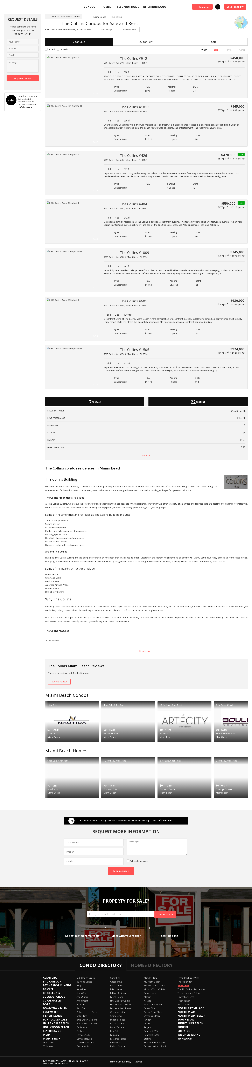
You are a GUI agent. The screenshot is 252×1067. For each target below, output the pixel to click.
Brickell (49, 989)
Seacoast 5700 (151, 1034)
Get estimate (165, 914)
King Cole (114, 1031)
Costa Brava (116, 981)
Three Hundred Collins (189, 993)
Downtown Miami (56, 1008)
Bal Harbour (52, 981)
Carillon (80, 1031)
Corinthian (115, 977)
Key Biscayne (52, 1031)
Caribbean (82, 1027)
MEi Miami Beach (152, 981)
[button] (96, 76)
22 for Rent (146, 42)
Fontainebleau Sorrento (122, 1004)
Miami (47, 1034)
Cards (242, 49)
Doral (47, 1004)
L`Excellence (116, 1042)
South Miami (187, 1019)
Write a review (59, 681)
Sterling (147, 1038)
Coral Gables (52, 1000)
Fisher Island (52, 1015)
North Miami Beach (191, 1015)
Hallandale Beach (56, 1023)
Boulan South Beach (87, 1023)
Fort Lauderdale (55, 1019)
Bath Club (81, 1008)
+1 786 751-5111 (63, 1063)
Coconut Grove (54, 996)
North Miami (187, 1012)
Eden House (116, 989)
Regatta (147, 1027)
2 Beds (64, 49)
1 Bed (52, 49)
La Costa (114, 1034)
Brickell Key (51, 993)
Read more (145, 651)
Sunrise (183, 1027)
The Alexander (185, 981)
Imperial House (117, 1019)
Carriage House (84, 1038)
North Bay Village (191, 1008)
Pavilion (147, 1019)
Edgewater (50, 1012)
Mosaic (147, 996)
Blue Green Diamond (87, 1019)
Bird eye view (129, 29)
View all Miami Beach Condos (65, 16)
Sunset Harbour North (155, 1042)
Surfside (184, 1031)
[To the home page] (86, 16)
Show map (106, 29)
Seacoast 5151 (151, 1031)
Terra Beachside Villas (188, 977)
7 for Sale (79, 42)
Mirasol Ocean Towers (155, 985)
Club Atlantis (83, 1046)
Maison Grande (118, 1046)
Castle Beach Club (85, 1042)
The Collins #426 (133, 155)
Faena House (116, 996)
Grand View (116, 1015)
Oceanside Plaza (152, 1015)
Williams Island (189, 1034)
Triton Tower (184, 1000)
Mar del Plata (150, 977)
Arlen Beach (83, 1000)
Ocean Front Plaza (153, 1012)
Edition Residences (119, 993)
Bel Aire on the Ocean (87, 1012)
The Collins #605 (133, 301)
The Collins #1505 (134, 349)
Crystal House (117, 985)
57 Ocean (48, 1046)
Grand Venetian (118, 1012)
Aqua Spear (82, 996)
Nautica (147, 1000)
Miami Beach (99, 16)
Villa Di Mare (184, 1004)
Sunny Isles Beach (190, 1023)
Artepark (81, 1004)
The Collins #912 (133, 58)
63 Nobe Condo (84, 981)
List (216, 49)
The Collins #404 (133, 204)
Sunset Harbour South (155, 1046)
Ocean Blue (149, 1008)
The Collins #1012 (134, 107)
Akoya (79, 985)
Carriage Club (83, 1034)
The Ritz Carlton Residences (191, 989)
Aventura (50, 977)
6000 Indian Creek (86, 977)
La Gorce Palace (118, 1038)
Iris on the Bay (117, 1023)
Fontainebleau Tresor (121, 1008)
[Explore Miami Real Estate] (25, 7)
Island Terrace (117, 1027)
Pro (229, 49)
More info (146, 455)
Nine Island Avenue (153, 1004)
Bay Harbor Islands (57, 985)
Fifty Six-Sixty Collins (120, 1000)
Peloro (147, 1023)
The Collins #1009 (134, 252)
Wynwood (185, 1038)
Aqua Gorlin (82, 993)
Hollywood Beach (56, 1027)
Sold (214, 42)
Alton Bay (81, 989)
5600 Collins (49, 1042)
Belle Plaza (82, 1015)
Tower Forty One (186, 996)
